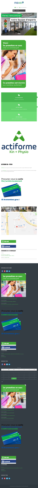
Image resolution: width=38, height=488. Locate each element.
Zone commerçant (23, 7)
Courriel (17, 7)
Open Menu (17, 10)
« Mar (2, 381)
